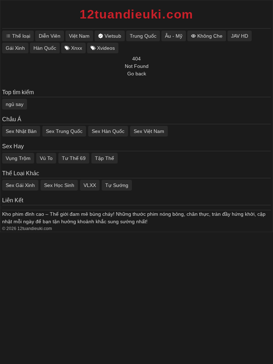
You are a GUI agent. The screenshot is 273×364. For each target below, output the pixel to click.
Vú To (46, 158)
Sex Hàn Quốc (108, 131)
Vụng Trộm (18, 158)
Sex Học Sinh (59, 185)
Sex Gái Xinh (20, 185)
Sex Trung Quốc (64, 131)
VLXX (90, 185)
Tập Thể (104, 158)
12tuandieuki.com (136, 14)
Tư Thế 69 (74, 158)
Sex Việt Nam (149, 131)
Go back (136, 73)
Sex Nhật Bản (21, 131)
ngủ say (14, 104)
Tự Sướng (116, 185)
